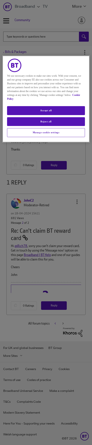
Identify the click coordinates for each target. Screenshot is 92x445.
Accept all (46, 110)
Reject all (46, 121)
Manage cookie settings (46, 132)
